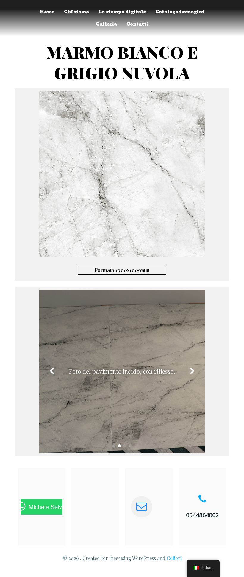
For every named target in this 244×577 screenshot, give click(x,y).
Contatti (137, 24)
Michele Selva (47, 506)
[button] (113, 445)
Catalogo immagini (179, 12)
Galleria (106, 24)
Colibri (174, 558)
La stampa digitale (122, 12)
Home (47, 12)
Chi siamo (76, 12)
